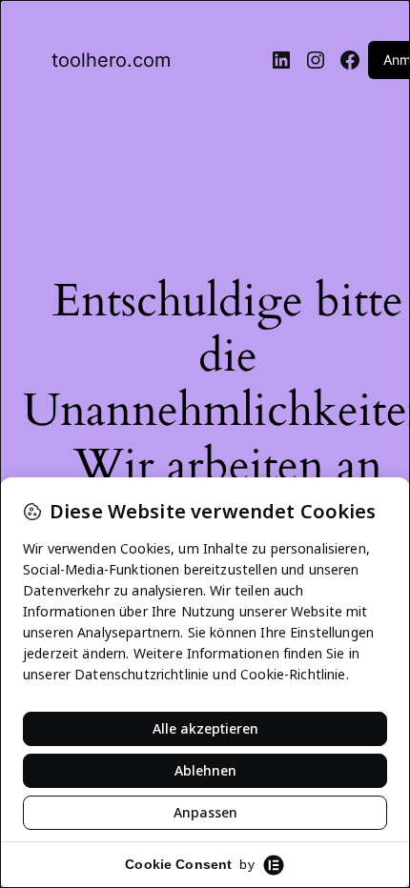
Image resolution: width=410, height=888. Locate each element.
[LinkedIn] (281, 60)
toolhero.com (111, 60)
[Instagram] (315, 60)
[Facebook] (349, 60)
